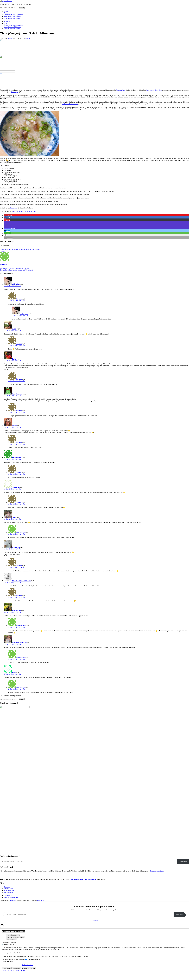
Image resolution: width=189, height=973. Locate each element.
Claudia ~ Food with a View (21, 581)
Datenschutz (8, 895)
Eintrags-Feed (8, 888)
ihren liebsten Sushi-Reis (154, 90)
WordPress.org (8, 892)
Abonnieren (183, 861)
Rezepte (27, 38)
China (2, 249)
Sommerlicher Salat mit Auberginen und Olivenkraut (16, 270)
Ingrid (14, 359)
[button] (8, 215)
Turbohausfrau (17, 394)
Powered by (14, 970)
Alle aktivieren (7, 968)
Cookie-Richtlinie (27, 965)
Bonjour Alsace (17, 457)
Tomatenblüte (120, 90)
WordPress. (13, 900)
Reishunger (14, 92)
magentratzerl (20, 532)
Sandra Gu (16, 487)
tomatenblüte (16, 610)
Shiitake (37, 249)
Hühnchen (22, 249)
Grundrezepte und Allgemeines (13, 15)
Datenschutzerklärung (157, 871)
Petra (14, 672)
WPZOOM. (41, 900)
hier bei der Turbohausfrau (70, 104)
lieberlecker (16, 547)
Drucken (2, 251)
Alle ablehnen (16, 968)
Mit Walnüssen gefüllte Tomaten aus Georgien (14, 268)
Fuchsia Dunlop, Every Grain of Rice (25, 211)
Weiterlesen (94, 920)
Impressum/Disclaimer (11, 897)
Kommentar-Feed (9, 890)
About (6, 13)
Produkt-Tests (30, 249)
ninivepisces (16, 284)
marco (14, 329)
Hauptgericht (14, 249)
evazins (14, 425)
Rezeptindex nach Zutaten (12, 18)
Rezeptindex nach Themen (12, 16)
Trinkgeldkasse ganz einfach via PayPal (83, 879)
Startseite (7, 11)
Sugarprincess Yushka (19, 642)
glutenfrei (7, 249)
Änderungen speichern (28, 968)
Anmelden (7, 887)
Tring (14, 517)
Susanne (10, 38)
